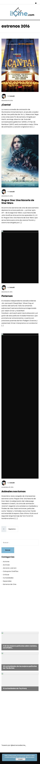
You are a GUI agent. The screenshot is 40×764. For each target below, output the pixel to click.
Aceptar (20, 759)
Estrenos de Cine (9, 584)
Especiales (7, 581)
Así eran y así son (9, 568)
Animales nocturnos (13, 492)
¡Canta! (6, 105)
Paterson (7, 296)
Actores (6, 561)
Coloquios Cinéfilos (10, 571)
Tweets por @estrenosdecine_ (13, 745)
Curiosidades (8, 578)
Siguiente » (12, 529)
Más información (30, 757)
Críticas (6, 574)
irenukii (12, 96)
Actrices (6, 565)
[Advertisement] (20, 609)
